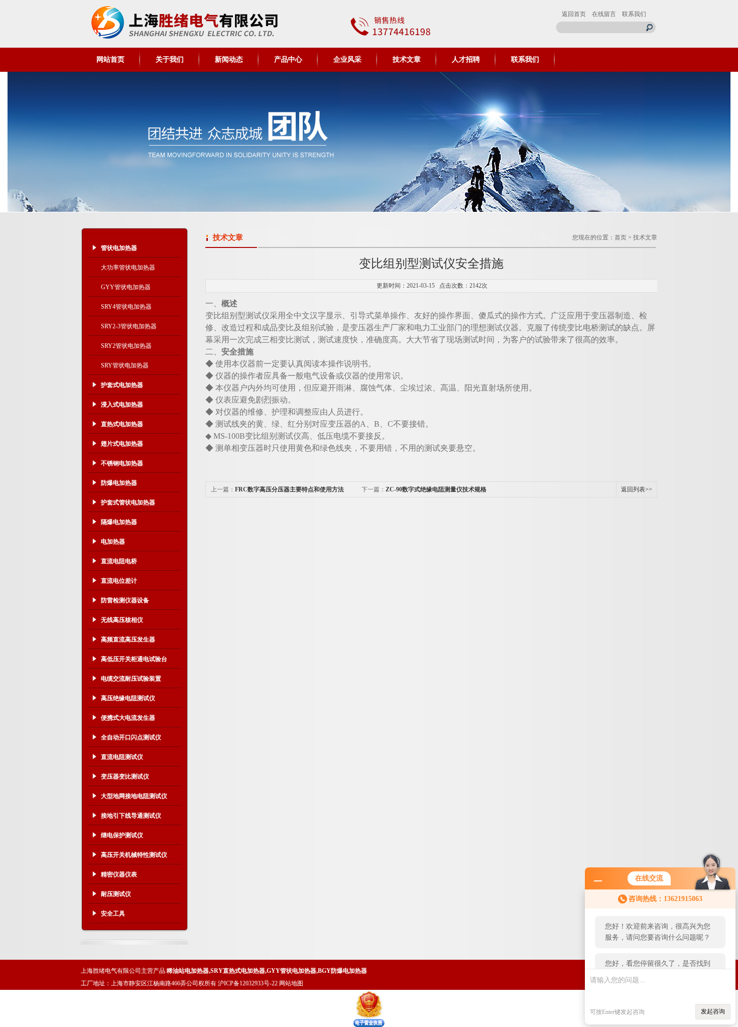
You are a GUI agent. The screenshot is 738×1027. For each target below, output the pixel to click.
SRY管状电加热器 (125, 365)
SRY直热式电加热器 (237, 970)
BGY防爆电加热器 (342, 970)
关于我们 (170, 59)
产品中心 (288, 59)
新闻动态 (229, 59)
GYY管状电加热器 (126, 287)
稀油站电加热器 (188, 970)
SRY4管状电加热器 (126, 306)
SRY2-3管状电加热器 (129, 326)
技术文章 (407, 59)
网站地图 (291, 983)
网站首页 (110, 59)
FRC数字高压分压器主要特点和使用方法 (289, 489)
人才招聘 (466, 59)
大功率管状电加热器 (128, 267)
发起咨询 (713, 1011)
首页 (620, 237)
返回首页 (574, 14)
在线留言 (604, 14)
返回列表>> (636, 489)
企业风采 (347, 59)
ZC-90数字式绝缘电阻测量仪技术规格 (436, 489)
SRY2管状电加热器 (126, 345)
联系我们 (634, 14)
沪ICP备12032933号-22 (248, 983)
